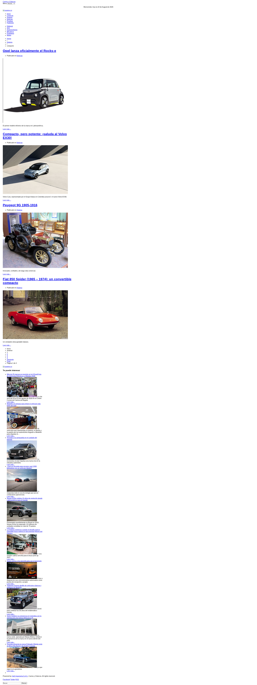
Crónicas (10, 15)
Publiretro (10, 23)
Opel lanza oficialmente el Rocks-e (29, 51)
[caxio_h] (7, 10)
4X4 (8, 28)
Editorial (10, 26)
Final (8, 361)
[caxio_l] (7, 366)
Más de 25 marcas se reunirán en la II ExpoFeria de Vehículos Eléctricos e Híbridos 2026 (24, 375)
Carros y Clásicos (9, 2)
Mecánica (10, 31)
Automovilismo (12, 30)
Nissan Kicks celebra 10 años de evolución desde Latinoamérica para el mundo (24, 499)
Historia (9, 17)
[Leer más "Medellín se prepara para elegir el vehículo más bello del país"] (22, 428)
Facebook (6, 679)
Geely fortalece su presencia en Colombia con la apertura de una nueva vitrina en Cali (24, 617)
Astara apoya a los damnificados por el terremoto (24, 561)
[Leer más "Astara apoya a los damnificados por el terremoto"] (22, 578)
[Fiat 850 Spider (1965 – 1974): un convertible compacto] (35, 338)
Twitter (12, 679)
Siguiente (10, 359)
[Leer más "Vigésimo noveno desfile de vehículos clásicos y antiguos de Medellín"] (22, 609)
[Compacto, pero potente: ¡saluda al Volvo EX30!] (35, 193)
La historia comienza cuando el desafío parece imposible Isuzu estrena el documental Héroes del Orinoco (24, 531)
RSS (17, 679)
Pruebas (10, 21)
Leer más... (11, 402)
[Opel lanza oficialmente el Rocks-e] (35, 122)
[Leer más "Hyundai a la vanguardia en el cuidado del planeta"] (22, 459)
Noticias (10, 19)
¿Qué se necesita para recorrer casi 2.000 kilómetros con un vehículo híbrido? (22, 467)
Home (9, 39)
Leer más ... (7, 129)
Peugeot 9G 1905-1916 (20, 205)
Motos (9, 35)
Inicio (9, 14)
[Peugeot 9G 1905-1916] (35, 267)
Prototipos (10, 33)
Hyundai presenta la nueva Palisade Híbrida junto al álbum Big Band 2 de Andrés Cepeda (24, 645)
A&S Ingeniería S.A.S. (20, 676)
